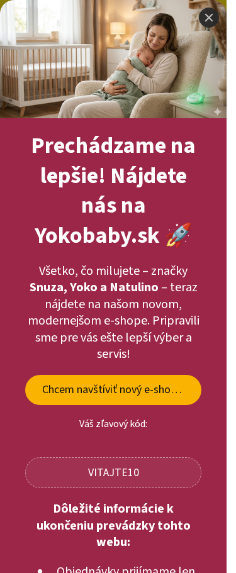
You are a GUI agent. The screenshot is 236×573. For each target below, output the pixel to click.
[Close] (209, 18)
